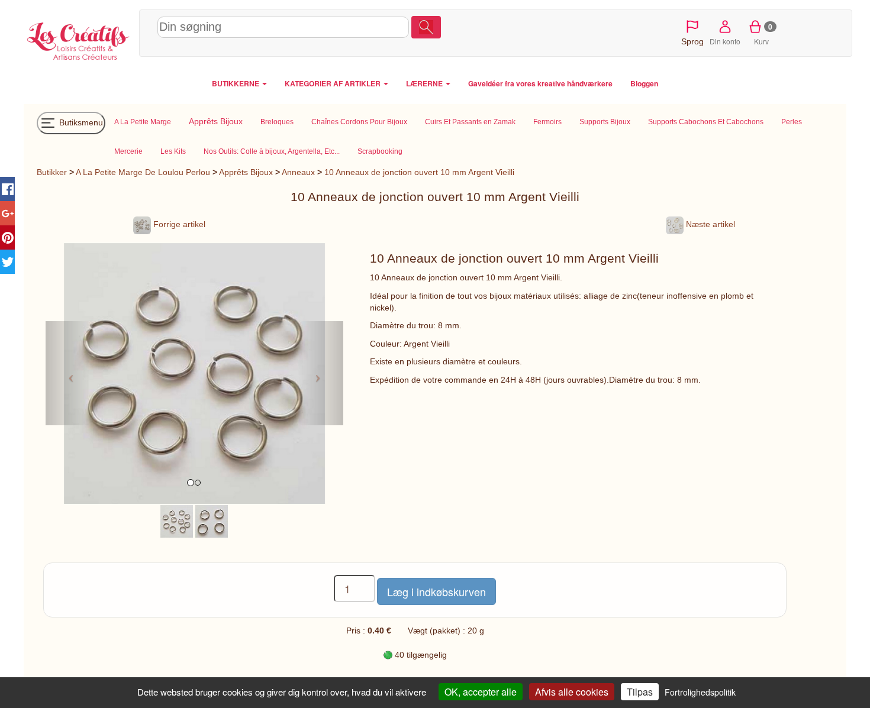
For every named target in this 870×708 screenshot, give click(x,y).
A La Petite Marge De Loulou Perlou (143, 172)
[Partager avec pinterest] (7, 237)
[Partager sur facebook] (7, 189)
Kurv (763, 33)
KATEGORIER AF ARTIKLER (333, 83)
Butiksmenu (80, 122)
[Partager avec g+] (7, 213)
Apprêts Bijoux (246, 172)
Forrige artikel (178, 224)
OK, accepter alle (480, 692)
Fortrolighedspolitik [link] (700, 692)
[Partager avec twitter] (7, 262)
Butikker (52, 172)
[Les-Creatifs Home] (78, 39)
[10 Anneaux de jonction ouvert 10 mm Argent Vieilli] (176, 520)
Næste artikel (709, 224)
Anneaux (298, 172)
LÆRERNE (425, 83)
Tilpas (640, 692)
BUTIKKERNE (236, 83)
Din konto (725, 41)
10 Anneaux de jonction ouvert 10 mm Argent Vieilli (419, 172)
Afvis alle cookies (571, 692)
